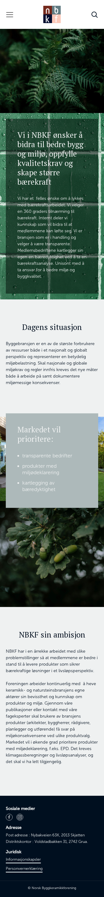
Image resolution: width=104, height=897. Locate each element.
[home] (52, 14)
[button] (10, 14)
